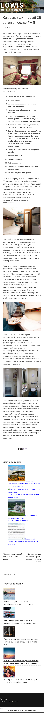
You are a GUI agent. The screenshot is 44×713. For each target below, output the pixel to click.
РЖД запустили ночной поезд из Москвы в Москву (12, 556)
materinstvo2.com (21, 711)
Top (1, 708)
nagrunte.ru (32, 711)
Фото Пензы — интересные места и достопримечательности (22, 517)
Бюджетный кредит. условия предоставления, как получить (23, 541)
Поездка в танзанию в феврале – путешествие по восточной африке (24, 483)
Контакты (3, 699)
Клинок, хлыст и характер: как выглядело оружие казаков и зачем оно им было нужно (21, 642)
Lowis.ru (3, 701)
